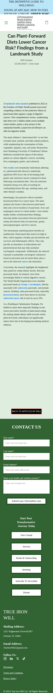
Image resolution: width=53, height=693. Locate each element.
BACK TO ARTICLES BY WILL (26, 411)
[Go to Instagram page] (6, 658)
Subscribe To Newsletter (26, 581)
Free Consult (26, 535)
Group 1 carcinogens (31, 284)
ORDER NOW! (40, 13)
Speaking (26, 569)
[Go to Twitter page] (19, 658)
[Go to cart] (46, 22)
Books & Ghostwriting (26, 558)
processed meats (11, 295)
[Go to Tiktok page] (23, 658)
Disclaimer (8, 667)
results (10, 167)
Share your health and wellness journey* (21, 478)
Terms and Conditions (13, 673)
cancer (24, 261)
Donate (26, 592)
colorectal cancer (11, 298)
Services (26, 546)
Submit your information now (26, 501)
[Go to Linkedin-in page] (13, 658)
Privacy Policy (9, 678)
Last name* (8, 451)
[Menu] (6, 22)
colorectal (22, 288)
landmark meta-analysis (17, 103)
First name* (8, 438)
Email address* (10, 464)
